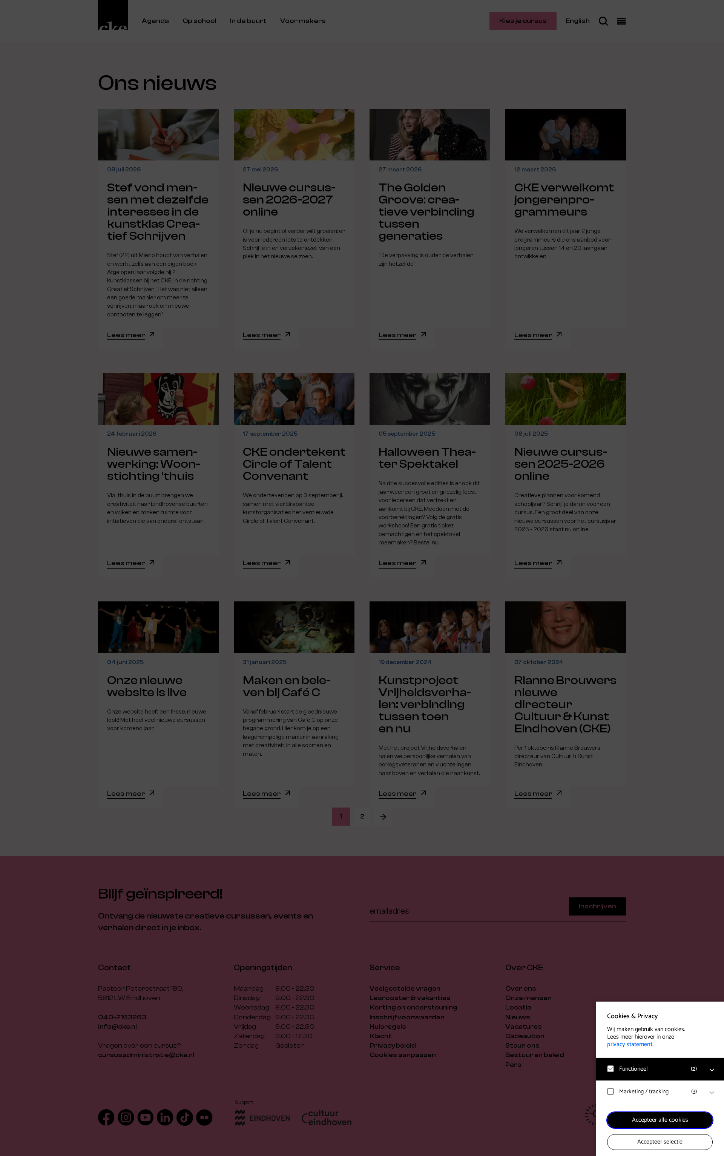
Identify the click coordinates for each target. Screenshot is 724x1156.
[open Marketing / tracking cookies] (712, 1092)
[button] (652, 1069)
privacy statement (629, 1044)
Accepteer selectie (660, 1142)
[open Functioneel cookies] (712, 1070)
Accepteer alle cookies (660, 1120)
